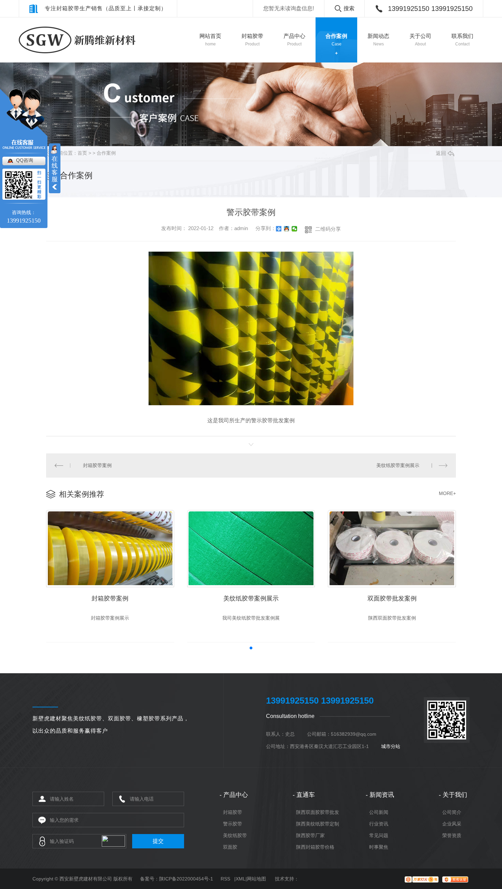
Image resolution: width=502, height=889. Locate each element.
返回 (441, 153)
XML (241, 878)
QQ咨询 (24, 160)
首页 (82, 153)
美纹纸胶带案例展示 (397, 465)
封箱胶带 (232, 812)
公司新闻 (378, 812)
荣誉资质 (451, 835)
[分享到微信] (294, 228)
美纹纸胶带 (235, 835)
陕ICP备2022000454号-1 (186, 878)
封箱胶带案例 (97, 465)
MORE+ (447, 493)
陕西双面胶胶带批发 (317, 812)
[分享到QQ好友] (287, 228)
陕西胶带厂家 (310, 835)
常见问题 (378, 835)
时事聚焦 (378, 847)
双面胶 (230, 847)
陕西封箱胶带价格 (315, 847)
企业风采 (451, 824)
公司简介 (451, 812)
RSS (225, 878)
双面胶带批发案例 (392, 598)
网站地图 (256, 878)
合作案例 (106, 153)
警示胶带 (232, 824)
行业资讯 (378, 824)
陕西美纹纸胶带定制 (317, 824)
